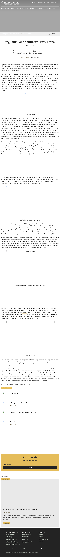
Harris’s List (14, 393)
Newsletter (42, 8)
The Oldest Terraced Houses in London (24, 412)
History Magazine (21, 8)
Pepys (2, 371)
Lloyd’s (24, 312)
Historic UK (10, 3)
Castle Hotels (9, 536)
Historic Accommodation (7, 8)
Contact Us (53, 2)
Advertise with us (41, 2)
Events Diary (25, 539)
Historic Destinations (27, 537)
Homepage (5, 33)
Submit (30, 467)
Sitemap (41, 541)
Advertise (41, 536)
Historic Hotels (9, 537)
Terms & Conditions (10, 548)
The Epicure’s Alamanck (18, 403)
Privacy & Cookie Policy (21, 548)
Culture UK (30, 33)
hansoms (11, 226)
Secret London (15, 422)
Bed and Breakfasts (10, 534)
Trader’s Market (25, 542)
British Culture (25, 536)
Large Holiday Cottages (11, 541)
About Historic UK (51, 8)
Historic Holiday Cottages (11, 539)
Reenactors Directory (27, 541)
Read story (6, 523)
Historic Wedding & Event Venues (13, 544)
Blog (48, 2)
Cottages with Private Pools (12, 542)
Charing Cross (17, 177)
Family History (33, 8)
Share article (54, 34)
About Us (41, 534)
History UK (23, 33)
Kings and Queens (26, 534)
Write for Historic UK (43, 539)
